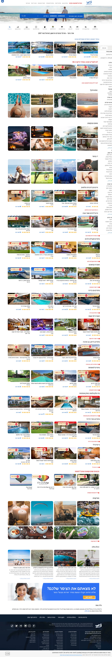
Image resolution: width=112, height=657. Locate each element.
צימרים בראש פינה (59, 645)
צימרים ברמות (60, 647)
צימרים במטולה (59, 640)
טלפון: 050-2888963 (96, 635)
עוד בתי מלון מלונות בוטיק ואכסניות (91, 416)
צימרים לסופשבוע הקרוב (75, 3)
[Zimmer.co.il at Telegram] (20, 625)
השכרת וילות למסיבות (30, 637)
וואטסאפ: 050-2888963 (95, 637)
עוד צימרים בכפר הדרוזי (93, 441)
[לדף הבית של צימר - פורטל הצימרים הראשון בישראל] (98, 625)
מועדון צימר (98, 647)
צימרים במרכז (73, 635)
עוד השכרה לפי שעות (94, 338)
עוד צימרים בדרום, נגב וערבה (92, 364)
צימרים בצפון (65, 3)
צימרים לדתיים (46, 639)
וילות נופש (33, 634)
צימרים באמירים (59, 634)
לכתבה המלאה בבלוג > (25, 578)
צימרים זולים (46, 635)
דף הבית (99, 643)
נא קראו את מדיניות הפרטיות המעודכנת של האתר (71, 655)
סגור (7, 653)
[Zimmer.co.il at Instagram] (29, 625)
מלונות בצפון (32, 642)
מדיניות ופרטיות (82, 617)
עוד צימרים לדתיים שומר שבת (92, 235)
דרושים (99, 648)
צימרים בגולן (73, 643)
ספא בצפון (33, 639)
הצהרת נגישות (51, 617)
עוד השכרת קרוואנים (94, 287)
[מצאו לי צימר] (53, 591)
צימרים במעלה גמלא (58, 650)
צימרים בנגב (73, 639)
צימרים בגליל (73, 645)
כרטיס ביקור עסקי (32, 617)
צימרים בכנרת (73, 642)
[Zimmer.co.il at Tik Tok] (12, 625)
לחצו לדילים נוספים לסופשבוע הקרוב (90, 83)
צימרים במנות (60, 648)
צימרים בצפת (60, 643)
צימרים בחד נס (59, 635)
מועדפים (28, 3)
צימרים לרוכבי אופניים (44, 647)
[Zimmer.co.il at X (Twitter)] (16, 625)
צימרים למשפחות (50, 3)
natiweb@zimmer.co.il (95, 642)
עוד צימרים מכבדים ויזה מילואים (92, 210)
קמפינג (47, 645)
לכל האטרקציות (94, 541)
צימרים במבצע (46, 634)
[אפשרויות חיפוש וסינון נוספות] (55, 23)
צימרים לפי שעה (45, 643)
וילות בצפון (33, 635)
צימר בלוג (42, 617)
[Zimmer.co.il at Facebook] (33, 625)
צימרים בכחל (60, 639)
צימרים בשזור (60, 637)
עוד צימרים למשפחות (94, 390)
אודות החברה (98, 645)
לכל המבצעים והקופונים (92, 493)
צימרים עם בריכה (45, 650)
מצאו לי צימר (34, 3)
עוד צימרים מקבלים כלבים (93, 261)
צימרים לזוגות (58, 3)
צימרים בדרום (73, 637)
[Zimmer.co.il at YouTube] (25, 624)
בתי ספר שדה (46, 648)
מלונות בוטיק (32, 640)
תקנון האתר (61, 617)
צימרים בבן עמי (59, 642)
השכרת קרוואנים (41, 3)
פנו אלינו (87, 611)
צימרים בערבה (73, 640)
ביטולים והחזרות (71, 617)
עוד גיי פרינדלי (95, 467)
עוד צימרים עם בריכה (94, 313)
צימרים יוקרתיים (45, 637)
